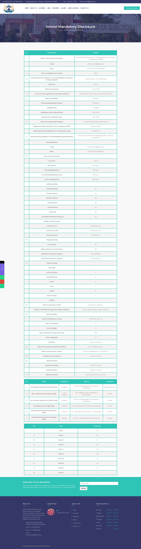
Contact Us (84, 8)
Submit (83, 488)
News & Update (73, 8)
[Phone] (2, 277)
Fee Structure (77, 523)
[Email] (2, 282)
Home (27, 8)
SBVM (57, 510)
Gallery (64, 8)
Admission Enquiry (131, 8)
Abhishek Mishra (45, 546)
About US (33, 8)
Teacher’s (55, 8)
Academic (42, 8)
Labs (48, 8)
